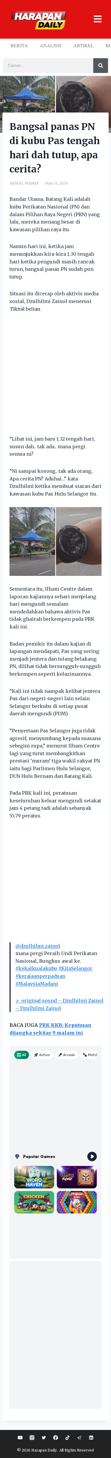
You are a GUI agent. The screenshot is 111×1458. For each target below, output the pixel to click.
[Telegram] (79, 1437)
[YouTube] (20, 1437)
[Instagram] (32, 1437)
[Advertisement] (55, 377)
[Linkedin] (91, 1437)
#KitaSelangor (75, 968)
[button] (95, 19)
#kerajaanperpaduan (40, 976)
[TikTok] (67, 1437)
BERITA (19, 45)
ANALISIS (51, 45)
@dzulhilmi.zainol (37, 946)
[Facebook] (55, 1437)
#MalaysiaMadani (36, 984)
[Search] (100, 65)
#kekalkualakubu (36, 968)
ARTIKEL (83, 45)
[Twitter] (44, 1437)
